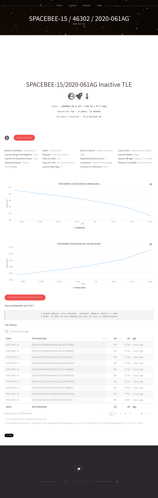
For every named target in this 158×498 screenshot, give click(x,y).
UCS (45, 419)
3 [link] (120, 413)
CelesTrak (21, 419)
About (66, 481)
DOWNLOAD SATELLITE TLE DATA (25, 297)
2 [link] (116, 413)
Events (85, 481)
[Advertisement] (79, 57)
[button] (29, 338)
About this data (24, 137)
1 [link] (111, 413)
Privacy (75, 481)
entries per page (20, 331)
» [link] (151, 413)
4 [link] (125, 413)
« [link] (102, 413)
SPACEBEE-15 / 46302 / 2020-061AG (79, 18)
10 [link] (142, 413)
